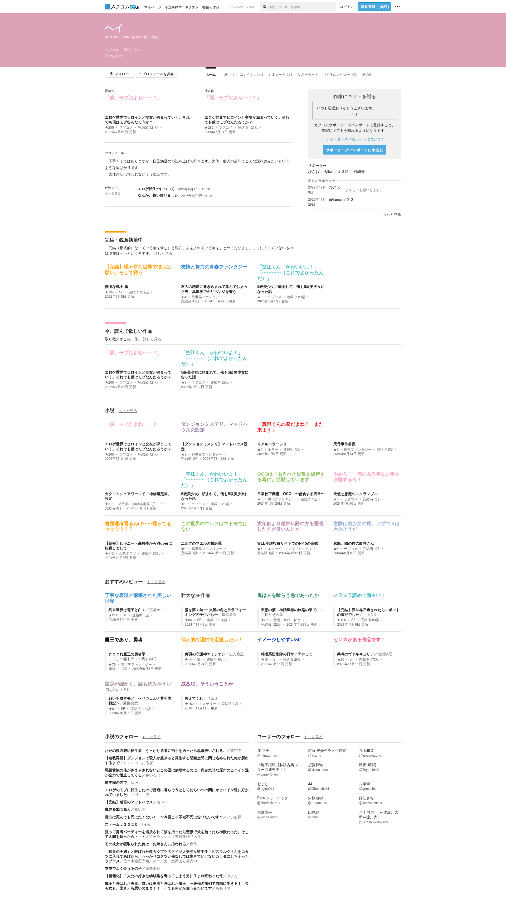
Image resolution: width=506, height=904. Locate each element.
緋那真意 (130, 702)
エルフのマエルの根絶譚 (201, 543)
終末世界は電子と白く (127, 609)
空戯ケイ (156, 609)
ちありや (370, 614)
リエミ (212, 698)
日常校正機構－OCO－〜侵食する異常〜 (291, 493)
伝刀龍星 (236, 653)
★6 (336, 449)
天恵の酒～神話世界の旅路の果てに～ (292, 609)
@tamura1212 (336, 171)
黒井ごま (305, 653)
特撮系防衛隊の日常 (277, 653)
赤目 (193, 843)
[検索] (264, 6)
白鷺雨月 (152, 868)
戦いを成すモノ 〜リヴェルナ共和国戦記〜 (140, 700)
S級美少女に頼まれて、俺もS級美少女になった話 (291, 289)
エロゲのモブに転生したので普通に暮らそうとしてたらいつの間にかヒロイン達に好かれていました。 (177, 792)
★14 (188, 659)
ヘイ (114, 27)
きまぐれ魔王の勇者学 (128, 653)
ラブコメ (126, 127)
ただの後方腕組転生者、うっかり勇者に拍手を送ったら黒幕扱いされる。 (166, 750)
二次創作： (137, 503)
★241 (113, 615)
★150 (189, 704)
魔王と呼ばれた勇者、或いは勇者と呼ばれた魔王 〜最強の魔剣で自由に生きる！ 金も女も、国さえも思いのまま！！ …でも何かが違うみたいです (177, 886)
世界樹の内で (116, 782)
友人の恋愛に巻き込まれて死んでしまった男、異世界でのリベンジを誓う (214, 289)
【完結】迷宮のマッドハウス (129, 801)
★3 (183, 454)
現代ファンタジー (357, 449)
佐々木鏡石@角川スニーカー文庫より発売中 (160, 860)
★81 (112, 709)
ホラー (273, 449)
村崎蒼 (359, 171)
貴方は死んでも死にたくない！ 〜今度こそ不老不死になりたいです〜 (164, 816)
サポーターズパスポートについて (353, 139)
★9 (259, 297)
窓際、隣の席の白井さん (353, 543)
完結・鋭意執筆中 (124, 239)
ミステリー (207, 703)
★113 (109, 553)
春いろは (152, 774)
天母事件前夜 (344, 443)
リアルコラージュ (272, 443)
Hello (146, 824)
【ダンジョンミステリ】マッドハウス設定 (214, 446)
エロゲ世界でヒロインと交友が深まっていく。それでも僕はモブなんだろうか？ (147, 119)
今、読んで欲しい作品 (128, 330)
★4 (183, 297)
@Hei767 (112, 37)
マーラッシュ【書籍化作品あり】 (177, 836)
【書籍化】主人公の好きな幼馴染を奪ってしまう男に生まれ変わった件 (164, 875)
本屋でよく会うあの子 (123, 868)
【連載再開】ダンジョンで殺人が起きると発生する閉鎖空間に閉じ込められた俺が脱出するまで (177, 760)
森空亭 (235, 750)
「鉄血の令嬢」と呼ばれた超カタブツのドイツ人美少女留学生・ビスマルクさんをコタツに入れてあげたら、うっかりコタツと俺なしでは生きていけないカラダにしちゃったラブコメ (177, 856)
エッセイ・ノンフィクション (290, 548)
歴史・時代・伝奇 (287, 619)
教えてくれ (194, 698)
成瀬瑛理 (385, 653)
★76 (112, 664)
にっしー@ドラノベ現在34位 (133, 658)
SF (121, 292)
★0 (259, 449)
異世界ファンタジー (207, 296)
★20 (340, 659)
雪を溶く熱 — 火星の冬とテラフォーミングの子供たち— (215, 612)
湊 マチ (163, 801)
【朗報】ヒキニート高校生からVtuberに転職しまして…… (138, 545)
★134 (109, 292)
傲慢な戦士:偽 (116, 286)
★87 (264, 620)
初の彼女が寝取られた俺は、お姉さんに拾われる (145, 843)
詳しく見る (163, 253)
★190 (341, 620)
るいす (139, 809)
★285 (109, 127)
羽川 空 (141, 794)
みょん (232, 875)
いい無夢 (234, 816)
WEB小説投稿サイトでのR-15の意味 (287, 543)
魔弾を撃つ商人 (118, 809)
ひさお (313, 171)
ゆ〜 (134, 782)
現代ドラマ (127, 553)
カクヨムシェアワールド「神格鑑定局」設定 (138, 496)
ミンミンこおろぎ (138, 762)
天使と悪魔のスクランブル (355, 493)
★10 (264, 659)
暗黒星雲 (229, 614)
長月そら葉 (274, 614)
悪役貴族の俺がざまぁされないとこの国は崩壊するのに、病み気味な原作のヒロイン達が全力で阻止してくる (177, 772)
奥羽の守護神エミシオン (205, 653)
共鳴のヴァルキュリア (355, 653)
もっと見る (113, 193)
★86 (188, 620)
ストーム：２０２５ (121, 824)
